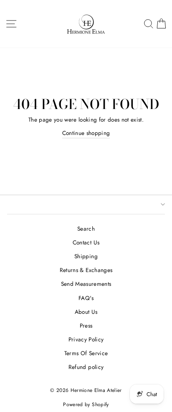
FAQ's (86, 298)
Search (86, 228)
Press (86, 325)
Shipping (86, 256)
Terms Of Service (86, 353)
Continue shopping (86, 133)
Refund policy (86, 367)
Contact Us (86, 242)
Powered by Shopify (86, 404)
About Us (86, 312)
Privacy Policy (86, 339)
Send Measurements (86, 284)
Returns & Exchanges (86, 270)
